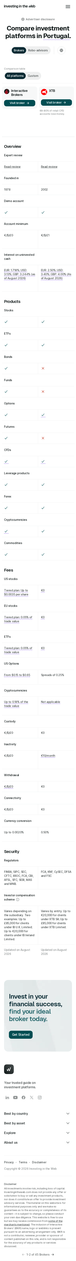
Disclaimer (39, 1162)
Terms (23, 1162)
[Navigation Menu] (68, 6)
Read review (12, 166)
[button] (23, 1254)
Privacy (9, 1162)
